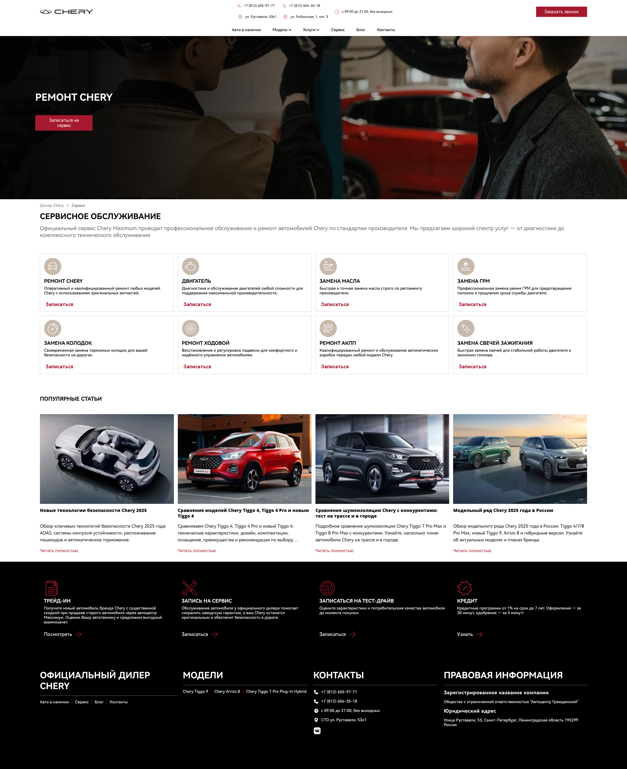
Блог (99, 702)
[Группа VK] (317, 731)
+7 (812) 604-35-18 (339, 701)
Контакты (119, 702)
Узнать (465, 634)
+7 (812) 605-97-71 (339, 692)
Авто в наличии (54, 702)
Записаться (59, 304)
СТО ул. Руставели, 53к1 (343, 720)
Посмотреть (58, 634)
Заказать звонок (561, 11)
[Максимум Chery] (67, 12)
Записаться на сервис (64, 123)
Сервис (82, 702)
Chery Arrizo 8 (227, 691)
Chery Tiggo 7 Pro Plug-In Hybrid (276, 691)
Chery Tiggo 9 (195, 691)
